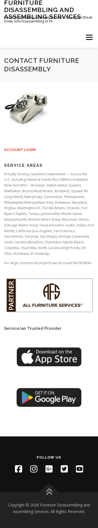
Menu (88, 37)
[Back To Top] (49, 492)
